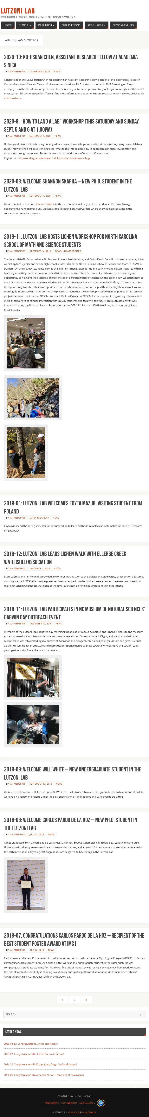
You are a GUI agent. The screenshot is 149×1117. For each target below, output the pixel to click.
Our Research (69, 1102)
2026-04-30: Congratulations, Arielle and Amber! (31, 1043)
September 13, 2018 (40, 783)
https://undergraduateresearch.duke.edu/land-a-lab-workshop (53, 158)
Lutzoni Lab (18, 11)
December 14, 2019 (40, 251)
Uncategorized (72, 251)
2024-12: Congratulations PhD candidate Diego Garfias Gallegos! (40, 1064)
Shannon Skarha (45, 204)
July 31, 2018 (36, 834)
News (57, 71)
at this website (12, 98)
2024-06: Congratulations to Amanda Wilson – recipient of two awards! (44, 1075)
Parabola (73, 1112)
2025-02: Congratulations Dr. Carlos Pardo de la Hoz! (34, 1054)
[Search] (141, 1016)
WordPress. (89, 1112)
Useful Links (86, 1102)
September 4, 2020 (40, 135)
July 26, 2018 (36, 949)
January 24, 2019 (39, 517)
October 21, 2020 (39, 71)
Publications (51, 1102)
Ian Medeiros (17, 71)
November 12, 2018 (40, 623)
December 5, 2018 (39, 568)
